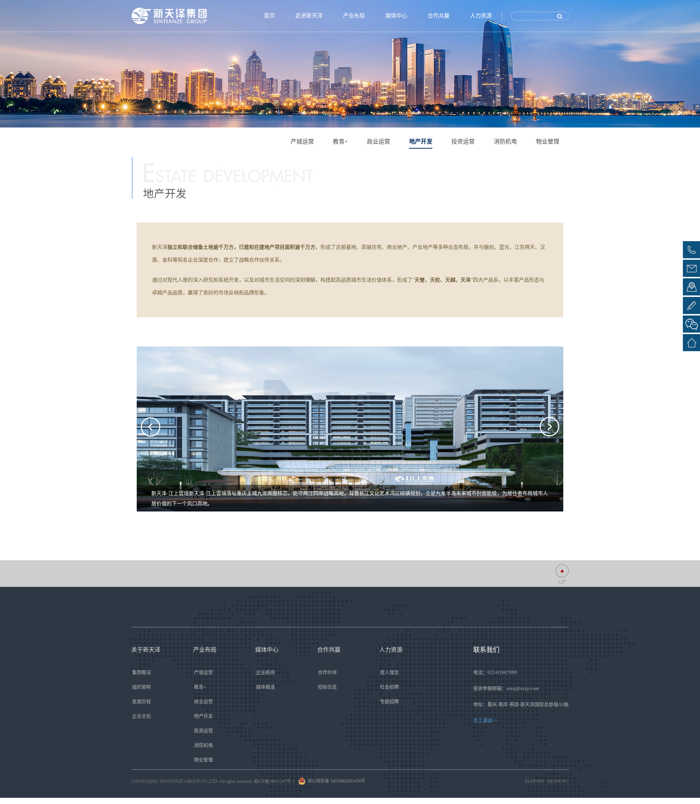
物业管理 (547, 141)
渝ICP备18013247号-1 (274, 781)
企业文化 (141, 716)
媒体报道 (265, 687)
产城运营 (302, 141)
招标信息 (327, 687)
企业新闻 (265, 672)
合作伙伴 (327, 672)
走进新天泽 (309, 16)
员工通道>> (485, 720)
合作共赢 (439, 16)
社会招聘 (389, 687)
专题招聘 (389, 701)
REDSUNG (558, 781)
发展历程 (141, 701)
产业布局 (354, 16)
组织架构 (141, 687)
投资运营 (463, 141)
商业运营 (378, 141)
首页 (269, 16)
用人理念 (389, 672)
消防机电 (505, 141)
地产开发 (420, 141)
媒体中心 (396, 16)
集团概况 (141, 672)
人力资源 (481, 16)
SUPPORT (534, 781)
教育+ (340, 141)
